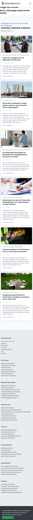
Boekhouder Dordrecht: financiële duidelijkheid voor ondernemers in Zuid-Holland (16, 202)
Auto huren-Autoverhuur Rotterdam (12, 468)
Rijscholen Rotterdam (7, 363)
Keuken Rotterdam (7, 448)
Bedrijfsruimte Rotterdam (9, 490)
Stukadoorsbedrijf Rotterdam (10, 396)
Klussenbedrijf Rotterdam (9, 430)
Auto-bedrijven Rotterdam (9, 466)
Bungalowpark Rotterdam (9, 420)
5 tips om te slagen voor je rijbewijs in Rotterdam (13, 59)
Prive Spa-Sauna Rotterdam (10, 486)
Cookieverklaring (6, 349)
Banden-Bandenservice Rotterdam (12, 470)
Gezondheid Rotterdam (8, 372)
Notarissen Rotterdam (8, 432)
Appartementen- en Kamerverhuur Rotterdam (16, 412)
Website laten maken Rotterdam (11, 454)
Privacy (3, 353)
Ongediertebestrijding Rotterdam (11, 492)
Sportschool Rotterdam (8, 456)
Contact (3, 343)
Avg (2, 351)
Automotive (7, 100)
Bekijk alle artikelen (6, 31)
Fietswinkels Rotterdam (8, 365)
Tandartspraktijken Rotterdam (10, 392)
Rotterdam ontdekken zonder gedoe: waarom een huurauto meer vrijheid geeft (14, 105)
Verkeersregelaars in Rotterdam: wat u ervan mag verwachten (16, 250)
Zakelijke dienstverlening (12, 197)
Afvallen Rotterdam (7, 374)
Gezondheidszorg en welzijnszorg (16, 150)
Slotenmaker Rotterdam (8, 474)
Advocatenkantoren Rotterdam (11, 472)
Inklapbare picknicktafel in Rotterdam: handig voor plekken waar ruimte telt (15, 297)
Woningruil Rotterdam (8, 484)
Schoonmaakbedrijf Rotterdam (11, 436)
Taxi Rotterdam (6, 367)
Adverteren (4, 345)
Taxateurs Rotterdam (8, 434)
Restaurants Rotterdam (8, 386)
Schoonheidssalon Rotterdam (10, 390)
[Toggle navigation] (30, 3)
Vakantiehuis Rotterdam (8, 418)
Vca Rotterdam (6, 450)
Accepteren (8, 517)
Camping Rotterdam (7, 414)
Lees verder (8, 76)
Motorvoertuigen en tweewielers (15, 55)
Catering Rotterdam (7, 388)
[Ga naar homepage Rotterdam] (10, 3)
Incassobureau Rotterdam (9, 488)
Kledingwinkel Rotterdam (9, 452)
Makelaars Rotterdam (8, 438)
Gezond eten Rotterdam (8, 376)
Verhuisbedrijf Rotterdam (9, 398)
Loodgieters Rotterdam (8, 394)
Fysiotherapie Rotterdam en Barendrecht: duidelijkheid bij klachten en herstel (14, 154)
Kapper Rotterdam (7, 369)
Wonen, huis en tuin (10, 292)
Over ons (4, 347)
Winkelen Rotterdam (7, 408)
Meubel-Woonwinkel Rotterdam (11, 410)
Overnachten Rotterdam (9, 416)
